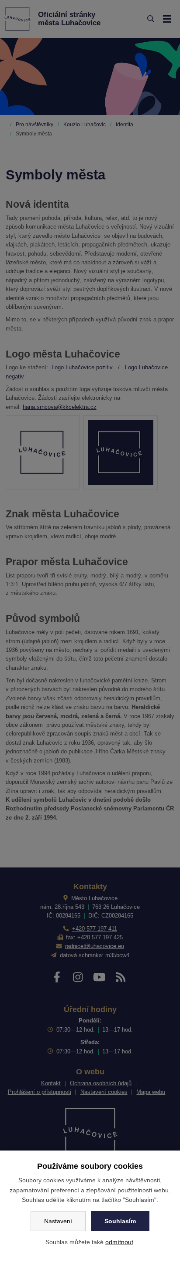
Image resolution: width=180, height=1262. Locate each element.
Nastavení (58, 1221)
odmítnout (119, 1241)
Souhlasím (120, 1221)
